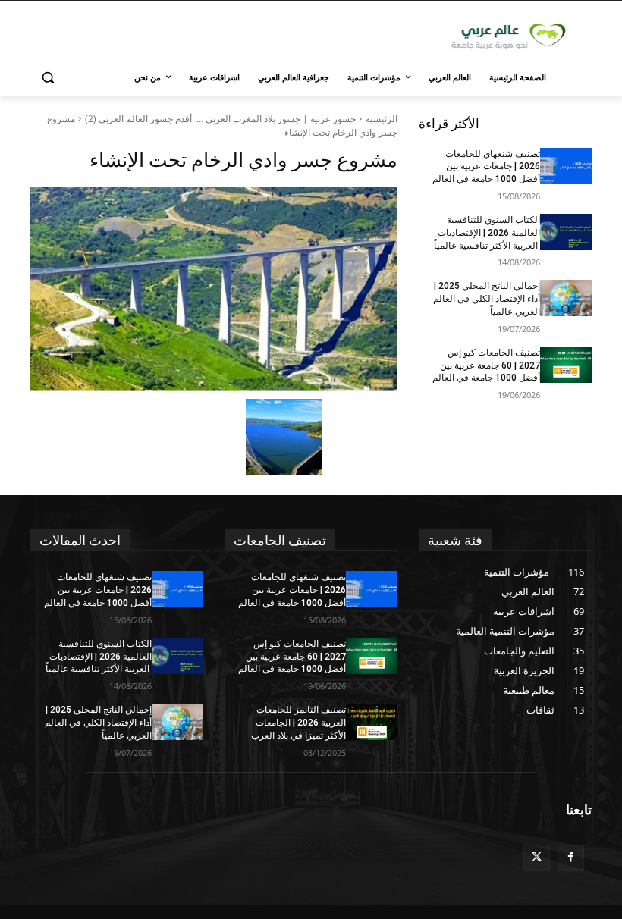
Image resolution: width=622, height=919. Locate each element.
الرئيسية (381, 118)
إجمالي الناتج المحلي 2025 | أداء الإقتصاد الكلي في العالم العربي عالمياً (486, 299)
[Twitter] (536, 858)
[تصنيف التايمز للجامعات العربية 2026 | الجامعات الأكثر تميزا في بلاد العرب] (371, 722)
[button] (48, 78)
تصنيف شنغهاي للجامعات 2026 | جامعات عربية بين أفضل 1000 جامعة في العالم (486, 167)
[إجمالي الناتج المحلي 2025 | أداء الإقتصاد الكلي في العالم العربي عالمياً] (566, 298)
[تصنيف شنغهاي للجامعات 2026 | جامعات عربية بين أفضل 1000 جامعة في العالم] (566, 166)
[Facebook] (571, 858)
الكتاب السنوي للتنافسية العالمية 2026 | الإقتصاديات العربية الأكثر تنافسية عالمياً (487, 233)
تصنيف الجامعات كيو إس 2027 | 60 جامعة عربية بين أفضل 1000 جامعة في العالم (486, 365)
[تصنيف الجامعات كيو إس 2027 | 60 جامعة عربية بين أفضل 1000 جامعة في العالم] (566, 365)
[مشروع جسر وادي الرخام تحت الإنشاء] (213, 289)
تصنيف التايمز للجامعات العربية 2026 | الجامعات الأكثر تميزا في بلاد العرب (298, 722)
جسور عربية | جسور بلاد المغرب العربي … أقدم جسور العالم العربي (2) (220, 118)
